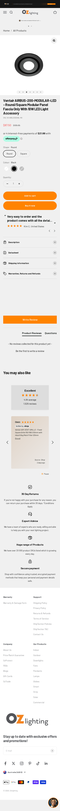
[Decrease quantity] (7, 184)
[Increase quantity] (19, 184)
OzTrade (7, 681)
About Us (7, 650)
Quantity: (7, 177)
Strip (35, 692)
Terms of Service (41, 618)
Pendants (37, 671)
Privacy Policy (39, 608)
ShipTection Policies (42, 624)
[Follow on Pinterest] (30, 763)
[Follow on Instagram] (22, 763)
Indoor (36, 650)
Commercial (38, 702)
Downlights (38, 660)
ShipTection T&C (40, 629)
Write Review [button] (30, 319)
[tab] (32, 333)
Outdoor (37, 655)
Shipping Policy (40, 603)
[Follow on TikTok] (38, 763)
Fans (35, 665)
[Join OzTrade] (30, 4)
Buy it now (30, 205)
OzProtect (7, 660)
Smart (36, 686)
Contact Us (38, 634)
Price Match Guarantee (13, 655)
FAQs (5, 665)
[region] (30, 442)
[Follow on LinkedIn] (46, 763)
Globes (36, 681)
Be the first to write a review (30, 351)
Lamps (36, 676)
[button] (30, 351)
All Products (19, 30)
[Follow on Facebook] (5, 763)
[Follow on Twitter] (13, 763)
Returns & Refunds (41, 613)
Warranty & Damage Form (15, 603)
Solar (35, 697)
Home (6, 30)
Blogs (5, 671)
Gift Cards (7, 676)
